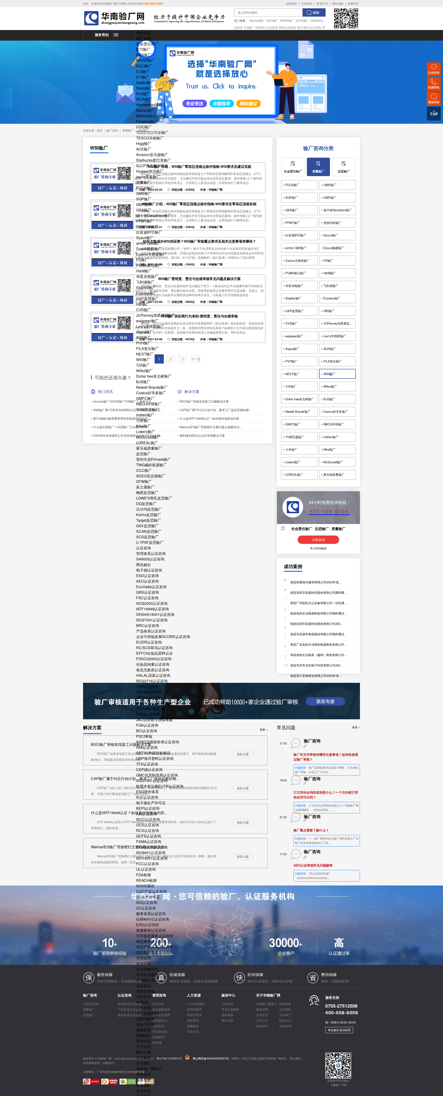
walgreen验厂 (147, 320)
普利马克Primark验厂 (153, 459)
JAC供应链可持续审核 (154, 719)
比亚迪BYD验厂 (149, 232)
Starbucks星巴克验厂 (153, 160)
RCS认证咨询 (147, 830)
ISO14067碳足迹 (150, 708)
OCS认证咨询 (147, 825)
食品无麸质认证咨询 (152, 669)
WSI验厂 (143, 359)
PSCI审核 (144, 736)
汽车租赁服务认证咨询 (154, 935)
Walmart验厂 (257, 20)
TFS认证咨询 (147, 764)
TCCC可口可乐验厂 (152, 132)
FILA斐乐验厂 (147, 348)
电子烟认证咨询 (149, 570)
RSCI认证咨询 (148, 714)
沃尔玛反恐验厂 (149, 509)
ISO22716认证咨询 (152, 680)
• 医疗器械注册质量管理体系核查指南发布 (119, 418)
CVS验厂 (143, 309)
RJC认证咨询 (147, 797)
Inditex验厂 (145, 415)
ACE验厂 (143, 149)
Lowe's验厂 (145, 431)
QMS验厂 (144, 193)
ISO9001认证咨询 (266, 27)
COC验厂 (144, 126)
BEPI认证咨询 (147, 808)
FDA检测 (143, 874)
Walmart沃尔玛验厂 (152, 115)
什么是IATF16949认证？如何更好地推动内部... (129, 812)
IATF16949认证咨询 (152, 608)
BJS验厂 (143, 381)
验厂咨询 (143, 38)
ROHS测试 (145, 885)
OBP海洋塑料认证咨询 (155, 758)
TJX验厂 (143, 365)
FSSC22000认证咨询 (153, 658)
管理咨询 (143, 958)
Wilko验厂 (144, 370)
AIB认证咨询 (146, 813)
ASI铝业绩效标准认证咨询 (157, 741)
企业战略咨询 (147, 969)
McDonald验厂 (148, 437)
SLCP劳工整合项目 (152, 165)
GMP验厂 (144, 204)
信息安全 (143, 985)
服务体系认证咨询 (151, 913)
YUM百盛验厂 (147, 409)
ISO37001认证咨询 (152, 780)
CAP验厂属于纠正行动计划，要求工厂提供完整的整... (135, 778)
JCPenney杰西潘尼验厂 (156, 315)
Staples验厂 (146, 287)
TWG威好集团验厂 (151, 464)
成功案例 (143, 1057)
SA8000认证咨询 (150, 559)
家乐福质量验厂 (149, 448)
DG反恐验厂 (146, 503)
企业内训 (143, 963)
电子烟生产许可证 (151, 802)
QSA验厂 (143, 210)
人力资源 (143, 1007)
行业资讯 (143, 1046)
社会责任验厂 (147, 43)
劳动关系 (143, 1041)
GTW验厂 (144, 481)
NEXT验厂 (145, 354)
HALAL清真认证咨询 (153, 675)
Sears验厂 (144, 88)
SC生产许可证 (148, 897)
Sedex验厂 (145, 82)
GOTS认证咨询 (148, 836)
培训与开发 (145, 1024)
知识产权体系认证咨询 (154, 946)
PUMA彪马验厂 (149, 265)
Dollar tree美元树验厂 (154, 376)
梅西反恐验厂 (147, 492)
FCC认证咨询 (147, 863)
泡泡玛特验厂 (147, 226)
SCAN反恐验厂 (149, 531)
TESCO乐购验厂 (150, 138)
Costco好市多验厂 (151, 392)
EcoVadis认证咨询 (151, 586)
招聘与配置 (145, 1018)
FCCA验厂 (145, 187)
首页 (99, 130)
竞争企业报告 (147, 974)
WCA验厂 (144, 99)
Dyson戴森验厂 (149, 248)
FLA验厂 (143, 93)
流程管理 (143, 996)
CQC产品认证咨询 (151, 891)
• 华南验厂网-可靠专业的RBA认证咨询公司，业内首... (127, 410)
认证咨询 (143, 548)
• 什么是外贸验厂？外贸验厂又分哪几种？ (119, 427)
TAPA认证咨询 (148, 697)
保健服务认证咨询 (151, 930)
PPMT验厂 (145, 221)
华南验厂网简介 (149, 1068)
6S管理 (142, 1002)
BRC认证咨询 (147, 625)
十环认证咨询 (147, 686)
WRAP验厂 (287, 20)
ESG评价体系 (147, 791)
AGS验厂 (143, 337)
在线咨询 (306, 3)
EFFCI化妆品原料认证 (154, 653)
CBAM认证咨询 (149, 692)
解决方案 (143, 1052)
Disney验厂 (145, 110)
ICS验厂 (249, 27)
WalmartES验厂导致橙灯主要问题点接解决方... (129, 846)
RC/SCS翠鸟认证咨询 (154, 647)
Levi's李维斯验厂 (150, 326)
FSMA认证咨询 (148, 841)
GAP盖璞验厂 (147, 298)
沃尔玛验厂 (302, 20)
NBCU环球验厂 (149, 403)
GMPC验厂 (145, 398)
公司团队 (143, 1085)
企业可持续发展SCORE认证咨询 (163, 636)
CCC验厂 (144, 470)
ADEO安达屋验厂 (150, 476)
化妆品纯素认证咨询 (152, 664)
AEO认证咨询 (147, 581)
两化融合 (143, 564)
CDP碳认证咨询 (149, 769)
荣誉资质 (143, 1074)
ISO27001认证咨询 (152, 620)
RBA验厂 (143, 54)
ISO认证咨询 (146, 902)
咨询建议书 (145, 980)
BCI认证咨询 (146, 730)
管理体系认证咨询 (151, 553)
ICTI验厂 (143, 49)
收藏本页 (353, 3)
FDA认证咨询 (147, 725)
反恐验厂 (143, 453)
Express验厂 (146, 293)
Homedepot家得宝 (151, 104)
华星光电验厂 (147, 276)
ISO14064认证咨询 (152, 703)
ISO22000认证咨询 (152, 603)
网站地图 (337, 3)
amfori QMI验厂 (148, 243)
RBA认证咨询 (287, 27)
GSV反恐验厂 (147, 525)
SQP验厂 (143, 199)
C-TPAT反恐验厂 (150, 542)
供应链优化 (145, 991)
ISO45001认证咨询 (152, 847)
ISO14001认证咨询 (309, 27)
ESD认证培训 (147, 924)
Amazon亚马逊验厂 (152, 154)
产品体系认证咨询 (151, 631)
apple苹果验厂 (148, 176)
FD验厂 (142, 259)
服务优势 (143, 1079)
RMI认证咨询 (147, 747)
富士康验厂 (145, 487)
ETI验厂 (142, 77)
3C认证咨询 (146, 908)
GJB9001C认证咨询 (152, 919)
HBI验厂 (143, 304)
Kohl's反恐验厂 (148, 514)
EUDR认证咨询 (149, 642)
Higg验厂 (143, 143)
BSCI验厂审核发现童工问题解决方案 (121, 744)
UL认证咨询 (146, 869)
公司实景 (143, 1090)
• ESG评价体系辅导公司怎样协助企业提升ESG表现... (127, 435)
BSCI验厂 (273, 20)
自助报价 (291, 3)
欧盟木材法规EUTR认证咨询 (159, 786)
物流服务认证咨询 (151, 941)
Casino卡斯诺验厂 (151, 254)
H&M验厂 (144, 271)
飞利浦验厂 (145, 282)
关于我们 (143, 1063)
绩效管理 (143, 1030)
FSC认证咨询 (147, 597)
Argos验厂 (144, 331)
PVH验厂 (143, 343)
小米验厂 (143, 420)
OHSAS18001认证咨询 (155, 614)
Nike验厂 (143, 426)
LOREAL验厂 (147, 442)
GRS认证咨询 (147, 592)
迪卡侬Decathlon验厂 (153, 215)
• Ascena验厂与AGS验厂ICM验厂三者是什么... (122, 401)
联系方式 (322, 3)
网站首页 (143, 32)
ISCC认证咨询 (148, 819)
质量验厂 (143, 182)
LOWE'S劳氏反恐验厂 (154, 498)
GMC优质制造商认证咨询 (157, 775)
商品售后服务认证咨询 (154, 952)
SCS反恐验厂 (147, 536)
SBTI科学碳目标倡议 (153, 753)
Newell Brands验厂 (152, 387)
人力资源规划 (147, 1013)
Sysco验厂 (145, 237)
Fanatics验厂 (146, 121)
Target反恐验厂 (148, 520)
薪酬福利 (143, 1035)
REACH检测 (146, 880)
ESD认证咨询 (147, 575)
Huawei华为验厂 (150, 171)
